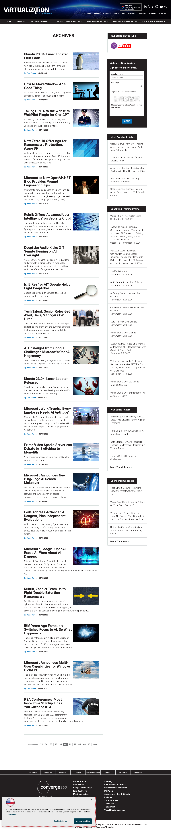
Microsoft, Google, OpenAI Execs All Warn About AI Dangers (45, 552)
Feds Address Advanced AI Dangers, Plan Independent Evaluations (45, 516)
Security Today (111, 800)
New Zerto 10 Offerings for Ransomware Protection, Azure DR (45, 144)
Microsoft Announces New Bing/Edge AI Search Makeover (45, 479)
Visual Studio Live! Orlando (123, 332)
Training (142, 13)
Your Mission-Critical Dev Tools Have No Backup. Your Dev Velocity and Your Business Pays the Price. (127, 516)
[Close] (91, 800)
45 (89, 744)
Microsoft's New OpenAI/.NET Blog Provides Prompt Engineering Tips (47, 181)
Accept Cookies (83, 821)
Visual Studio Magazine (114, 810)
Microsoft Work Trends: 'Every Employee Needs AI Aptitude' (47, 410)
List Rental (123, 772)
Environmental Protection (115, 788)
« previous (33, 744)
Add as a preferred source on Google (132, 7)
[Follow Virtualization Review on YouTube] (161, 6)
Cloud (8, 21)
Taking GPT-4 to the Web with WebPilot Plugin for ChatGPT (47, 113)
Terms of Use (111, 824)
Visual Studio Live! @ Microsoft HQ (127, 392)
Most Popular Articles (122, 137)
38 (56, 744)
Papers (97, 13)
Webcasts (107, 13)
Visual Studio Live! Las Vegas (124, 381)
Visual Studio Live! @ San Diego (125, 216)
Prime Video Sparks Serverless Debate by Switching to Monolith (48, 448)
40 (65, 744)
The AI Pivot (109, 807)
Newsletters (119, 13)
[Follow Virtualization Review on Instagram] (156, 7)
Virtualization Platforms (125, 21)
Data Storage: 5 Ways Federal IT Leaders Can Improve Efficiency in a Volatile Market (127, 445)
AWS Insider (78, 784)
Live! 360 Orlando (118, 271)
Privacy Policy (130, 92)
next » (95, 744)
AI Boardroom (79, 781)
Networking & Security (97, 21)
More (161, 13)
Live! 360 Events (80, 791)
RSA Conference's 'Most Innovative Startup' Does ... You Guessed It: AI (45, 703)
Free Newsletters (93, 772)
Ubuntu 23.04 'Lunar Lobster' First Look (46, 56)
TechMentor (109, 804)
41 (70, 744)
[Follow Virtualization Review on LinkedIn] (145, 7)
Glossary (138, 772)
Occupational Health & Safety (117, 794)
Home (89, 13)
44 (84, 744)
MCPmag (108, 791)
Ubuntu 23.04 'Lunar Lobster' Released (46, 380)
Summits (152, 13)
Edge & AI (21, 21)
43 (79, 744)
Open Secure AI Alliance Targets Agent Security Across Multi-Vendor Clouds (128, 192)
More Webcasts (118, 541)
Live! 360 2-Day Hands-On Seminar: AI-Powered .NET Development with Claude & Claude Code (128, 346)
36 (46, 744)
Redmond (108, 797)
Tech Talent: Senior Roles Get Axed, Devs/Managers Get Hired (47, 315)
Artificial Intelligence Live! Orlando (126, 282)
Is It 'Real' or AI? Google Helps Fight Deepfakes (47, 286)
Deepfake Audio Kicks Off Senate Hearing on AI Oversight (44, 251)
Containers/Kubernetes (40, 21)
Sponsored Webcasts (122, 480)
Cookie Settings (60, 821)
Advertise (132, 13)
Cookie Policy (12, 815)
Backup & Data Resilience (153, 21)
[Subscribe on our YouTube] (119, 48)
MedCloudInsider (81, 794)
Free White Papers (120, 409)
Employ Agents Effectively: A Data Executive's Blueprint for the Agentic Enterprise (127, 419)
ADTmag (108, 781)
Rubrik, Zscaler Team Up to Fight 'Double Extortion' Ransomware (45, 592)
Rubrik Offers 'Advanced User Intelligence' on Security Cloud (47, 216)
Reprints (108, 772)
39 (60, 744)
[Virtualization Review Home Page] (28, 11)
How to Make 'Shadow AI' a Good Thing (45, 86)
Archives (62, 772)
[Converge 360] (52, 788)
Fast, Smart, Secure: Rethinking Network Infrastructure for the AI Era (126, 491)
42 (75, 744)
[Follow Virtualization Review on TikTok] (152, 7)
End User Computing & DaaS (69, 21)
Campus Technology (82, 788)
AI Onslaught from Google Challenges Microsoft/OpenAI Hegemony (47, 352)
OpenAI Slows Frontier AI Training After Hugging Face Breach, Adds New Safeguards (126, 147)
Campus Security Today (114, 784)
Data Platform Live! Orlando (123, 321)
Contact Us (32, 772)
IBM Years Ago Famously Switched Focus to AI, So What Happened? (48, 629)
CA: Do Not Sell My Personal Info (132, 824)
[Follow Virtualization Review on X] (149, 6)
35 (41, 744)
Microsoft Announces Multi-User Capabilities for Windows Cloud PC (47, 666)
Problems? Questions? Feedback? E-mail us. (95, 827)
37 (51, 744)
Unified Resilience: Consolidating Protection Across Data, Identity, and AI (126, 530)
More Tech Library (120, 467)
